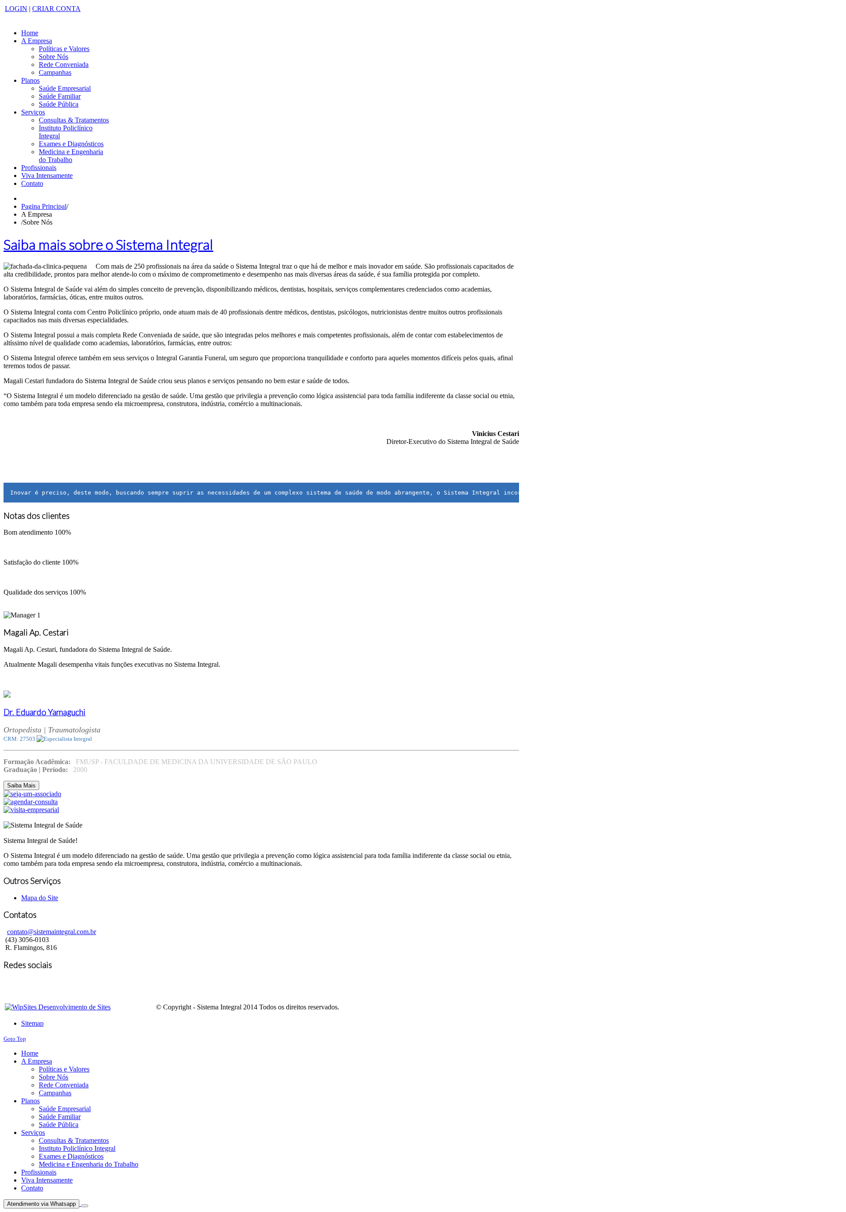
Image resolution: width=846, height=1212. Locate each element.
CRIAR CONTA (56, 8)
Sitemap (32, 1023)
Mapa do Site (39, 898)
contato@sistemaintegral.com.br (51, 931)
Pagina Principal (44, 206)
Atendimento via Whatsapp (41, 1204)
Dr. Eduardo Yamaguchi (44, 712)
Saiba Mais (21, 785)
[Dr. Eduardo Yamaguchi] (7, 695)
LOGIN (16, 8)
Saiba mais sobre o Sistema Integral (108, 244)
